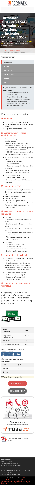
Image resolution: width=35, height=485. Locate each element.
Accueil (6, 51)
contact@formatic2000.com (17, 425)
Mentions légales (16, 480)
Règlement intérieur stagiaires (22, 482)
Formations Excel (15, 51)
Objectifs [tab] (8, 62)
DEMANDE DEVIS (17, 391)
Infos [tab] (7, 78)
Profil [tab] (7, 66)
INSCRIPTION (16, 383)
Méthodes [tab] (8, 70)
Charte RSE (4, 483)
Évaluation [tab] (9, 74)
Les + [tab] (7, 83)
